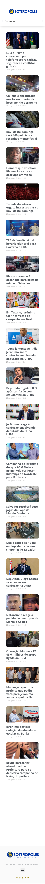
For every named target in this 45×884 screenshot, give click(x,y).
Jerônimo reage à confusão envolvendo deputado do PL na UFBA (21, 429)
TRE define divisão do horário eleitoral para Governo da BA (21, 243)
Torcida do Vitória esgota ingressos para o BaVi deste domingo (22, 207)
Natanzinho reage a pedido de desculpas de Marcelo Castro (22, 618)
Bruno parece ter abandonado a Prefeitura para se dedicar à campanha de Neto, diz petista (22, 769)
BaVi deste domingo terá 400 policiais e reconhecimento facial (21, 135)
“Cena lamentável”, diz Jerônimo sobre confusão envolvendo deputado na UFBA (21, 354)
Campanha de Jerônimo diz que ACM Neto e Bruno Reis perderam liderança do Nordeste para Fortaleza (22, 470)
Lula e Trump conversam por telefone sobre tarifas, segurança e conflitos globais (21, 59)
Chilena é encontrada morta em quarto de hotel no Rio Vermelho (21, 99)
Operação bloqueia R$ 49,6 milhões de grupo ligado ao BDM (21, 654)
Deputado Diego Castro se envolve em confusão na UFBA (22, 582)
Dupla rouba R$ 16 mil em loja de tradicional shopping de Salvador (21, 546)
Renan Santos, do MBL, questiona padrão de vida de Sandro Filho (21, 809)
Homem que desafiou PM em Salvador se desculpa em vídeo (21, 171)
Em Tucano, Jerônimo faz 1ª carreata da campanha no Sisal (20, 315)
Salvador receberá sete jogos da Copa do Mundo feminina (22, 510)
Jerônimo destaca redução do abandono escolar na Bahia (21, 730)
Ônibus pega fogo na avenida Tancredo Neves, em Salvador (20, 845)
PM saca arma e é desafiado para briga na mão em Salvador (22, 279)
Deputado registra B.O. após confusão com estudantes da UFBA (22, 391)
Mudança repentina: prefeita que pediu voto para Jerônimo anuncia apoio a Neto (21, 692)
